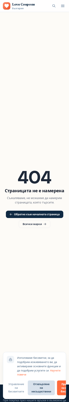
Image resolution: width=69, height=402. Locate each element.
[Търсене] (54, 6)
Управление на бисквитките (16, 387)
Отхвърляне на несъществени (41, 387)
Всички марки (32, 224)
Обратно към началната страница (37, 214)
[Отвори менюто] (62, 6)
